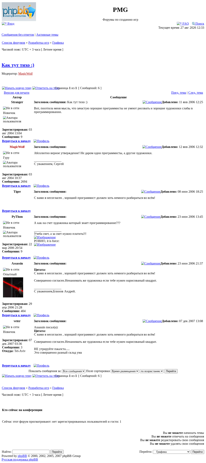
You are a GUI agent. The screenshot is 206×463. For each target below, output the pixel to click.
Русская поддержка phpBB (20, 459)
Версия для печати (16, 92)
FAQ (185, 23)
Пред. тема (178, 92)
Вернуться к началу (16, 141)
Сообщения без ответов (18, 34)
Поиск (199, 23)
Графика (58, 42)
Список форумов (13, 42)
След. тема (195, 92)
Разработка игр (38, 42)
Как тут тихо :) (18, 65)
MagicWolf (25, 73)
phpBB (22, 456)
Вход (10, 23)
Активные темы (47, 34)
